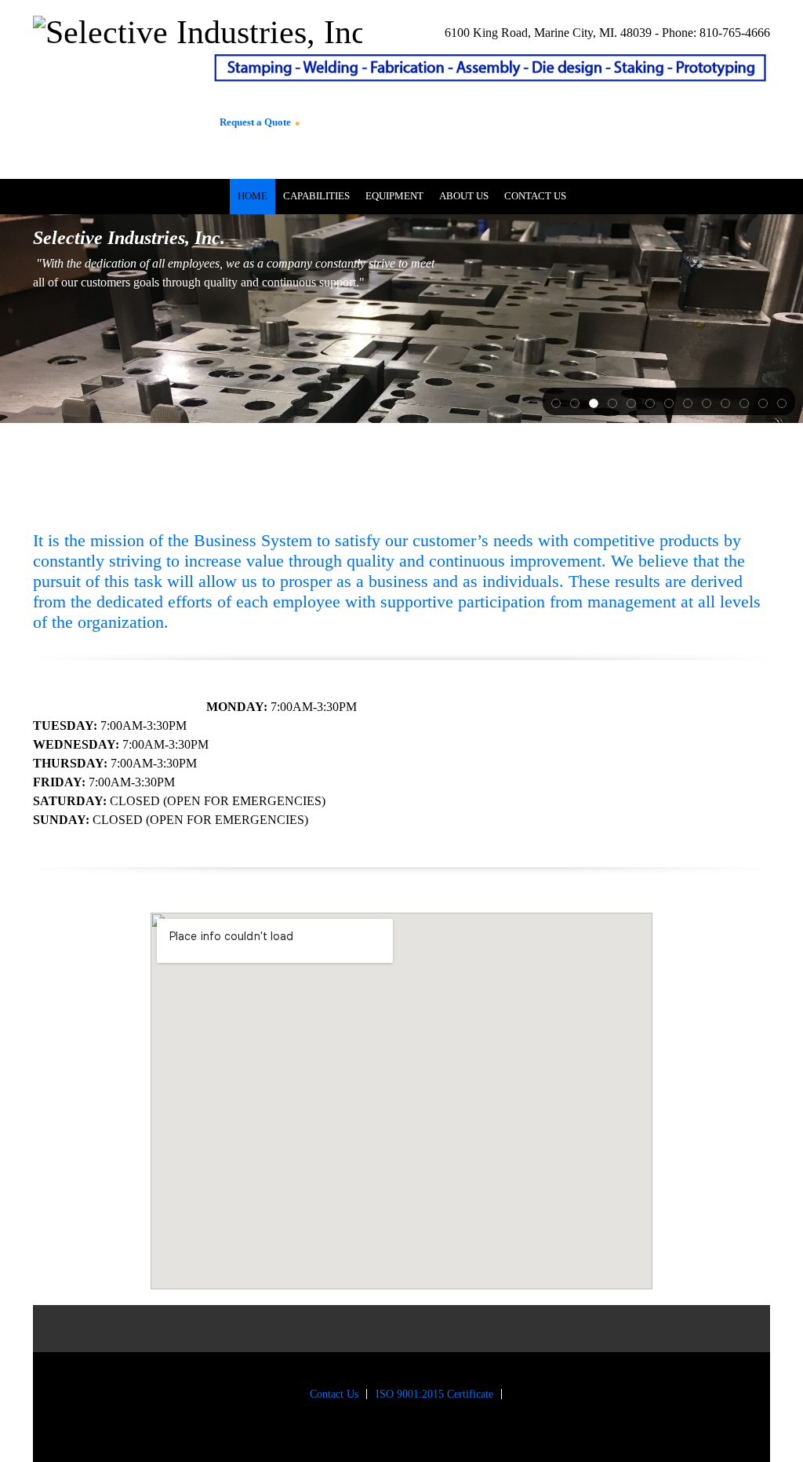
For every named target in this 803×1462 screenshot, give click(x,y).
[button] (556, 401)
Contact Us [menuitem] (334, 1394)
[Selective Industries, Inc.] (112, 78)
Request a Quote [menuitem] (255, 122)
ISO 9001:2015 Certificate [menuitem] (434, 1394)
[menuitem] (252, 196)
